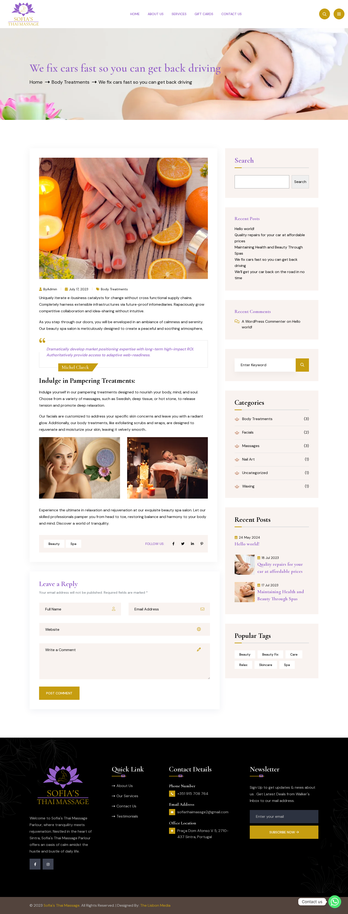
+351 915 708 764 (192, 793)
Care (294, 654)
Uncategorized (254, 472)
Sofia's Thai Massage (62, 905)
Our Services (127, 795)
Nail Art (248, 459)
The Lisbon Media (155, 905)
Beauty (54, 544)
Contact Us (231, 14)
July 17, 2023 (78, 288)
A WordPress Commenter (264, 321)
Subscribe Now (282, 832)
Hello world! (244, 228)
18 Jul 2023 (270, 558)
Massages (250, 445)
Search (244, 161)
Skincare (265, 665)
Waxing (247, 486)
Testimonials (127, 816)
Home (135, 14)
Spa (73, 544)
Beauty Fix (270, 654)
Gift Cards (204, 14)
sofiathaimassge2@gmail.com (202, 812)
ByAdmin (50, 288)
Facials (247, 432)
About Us (156, 14)
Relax (243, 665)
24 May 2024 (249, 537)
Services (179, 14)
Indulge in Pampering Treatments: (87, 380)
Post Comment (59, 693)
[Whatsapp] (334, 901)
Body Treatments (70, 82)
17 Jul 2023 (270, 585)
